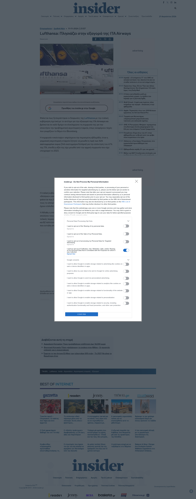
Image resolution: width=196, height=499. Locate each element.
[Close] (137, 182)
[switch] (126, 226)
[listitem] (98, 221)
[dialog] (98, 249)
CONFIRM (81, 314)
